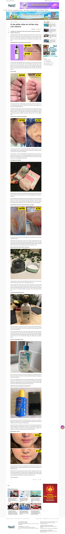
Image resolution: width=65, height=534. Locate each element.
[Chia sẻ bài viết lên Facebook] (8, 30)
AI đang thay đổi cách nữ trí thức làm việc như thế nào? (52, 41)
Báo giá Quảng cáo (46, 518)
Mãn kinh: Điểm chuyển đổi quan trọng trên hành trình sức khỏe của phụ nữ (12, 500)
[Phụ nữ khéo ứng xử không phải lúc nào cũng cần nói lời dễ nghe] (46, 35)
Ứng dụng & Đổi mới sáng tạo (18, 10)
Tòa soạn (52, 518)
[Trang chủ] (3, 10)
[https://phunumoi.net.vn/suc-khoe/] (8, 36)
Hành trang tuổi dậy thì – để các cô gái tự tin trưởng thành (52, 25)
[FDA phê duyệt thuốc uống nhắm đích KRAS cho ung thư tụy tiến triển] (24, 493)
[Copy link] (8, 28)
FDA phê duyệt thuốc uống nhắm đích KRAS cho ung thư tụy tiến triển (24, 500)
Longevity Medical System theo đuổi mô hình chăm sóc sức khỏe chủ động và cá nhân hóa (12, 512)
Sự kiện (6, 10)
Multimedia (46, 10)
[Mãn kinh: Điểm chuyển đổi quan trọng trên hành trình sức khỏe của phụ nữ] (13, 493)
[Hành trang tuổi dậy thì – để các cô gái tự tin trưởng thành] (46, 25)
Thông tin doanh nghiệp (39, 518)
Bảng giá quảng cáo (49, 0)
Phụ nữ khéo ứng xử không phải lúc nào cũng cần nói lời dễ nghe (53, 36)
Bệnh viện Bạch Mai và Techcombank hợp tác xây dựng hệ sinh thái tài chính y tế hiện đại (35, 512)
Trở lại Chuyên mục (11, 479)
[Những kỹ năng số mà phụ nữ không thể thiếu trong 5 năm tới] (46, 30)
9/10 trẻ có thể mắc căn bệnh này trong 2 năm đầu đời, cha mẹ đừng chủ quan (36, 500)
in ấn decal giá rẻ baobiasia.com (48, 64)
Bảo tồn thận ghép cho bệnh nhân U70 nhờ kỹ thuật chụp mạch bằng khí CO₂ (24, 512)
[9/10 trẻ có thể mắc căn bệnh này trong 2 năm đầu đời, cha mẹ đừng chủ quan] (35, 493)
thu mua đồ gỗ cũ (48, 61)
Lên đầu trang (57, 518)
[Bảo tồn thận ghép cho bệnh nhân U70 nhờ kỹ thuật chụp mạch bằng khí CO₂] (24, 506)
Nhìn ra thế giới (26, 10)
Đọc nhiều (46, 22)
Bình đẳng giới (41, 10)
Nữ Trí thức (10, 10)
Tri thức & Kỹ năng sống (34, 10)
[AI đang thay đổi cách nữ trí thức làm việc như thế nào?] (46, 40)
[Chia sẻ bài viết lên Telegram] (8, 32)
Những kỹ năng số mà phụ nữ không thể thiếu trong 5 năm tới (52, 31)
